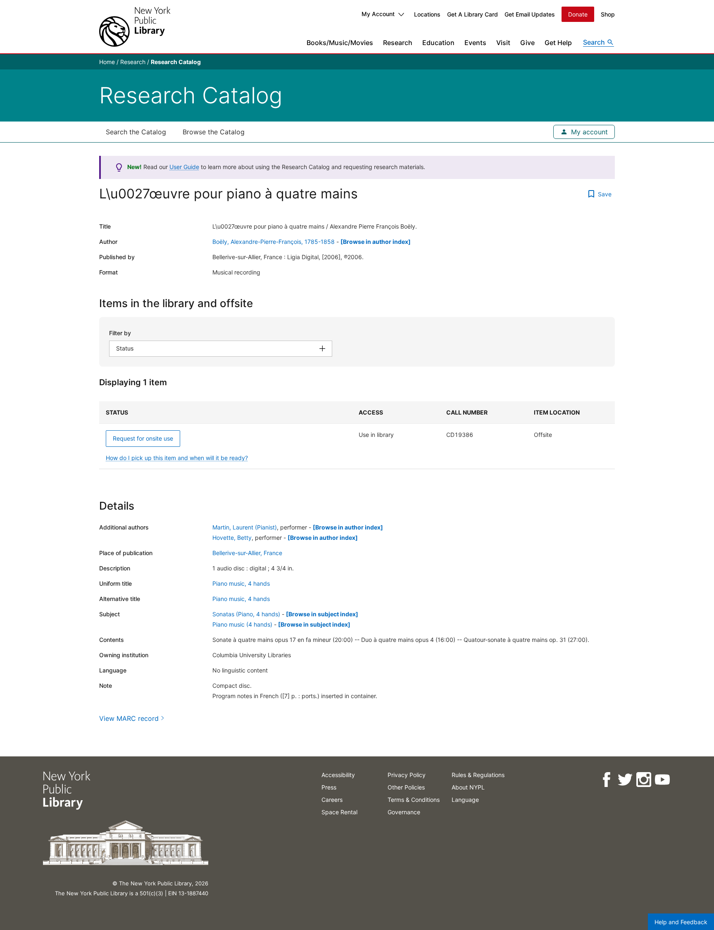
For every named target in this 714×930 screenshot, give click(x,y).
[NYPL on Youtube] (662, 779)
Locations (427, 14)
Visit (503, 42)
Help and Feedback (680, 921)
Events (475, 42)
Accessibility (338, 774)
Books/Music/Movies (340, 42)
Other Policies (406, 787)
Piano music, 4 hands (241, 583)
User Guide (184, 166)
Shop (608, 14)
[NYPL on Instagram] (643, 779)
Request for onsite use (143, 438)
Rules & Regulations (478, 774)
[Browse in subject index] (322, 614)
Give (527, 42)
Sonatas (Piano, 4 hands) (246, 614)
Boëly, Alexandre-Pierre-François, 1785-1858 (273, 241)
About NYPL (468, 787)
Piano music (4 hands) (242, 624)
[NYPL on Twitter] (625, 779)
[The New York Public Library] (134, 27)
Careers (332, 799)
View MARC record (129, 718)
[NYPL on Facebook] (606, 779)
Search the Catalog (136, 132)
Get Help (558, 42)
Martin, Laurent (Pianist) (244, 527)
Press (328, 787)
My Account (378, 13)
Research (397, 42)
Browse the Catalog (214, 132)
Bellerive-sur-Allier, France (247, 552)
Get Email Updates (530, 14)
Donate (578, 14)
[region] (357, 435)
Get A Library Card (472, 14)
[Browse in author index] (375, 241)
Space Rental (339, 812)
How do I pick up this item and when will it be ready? (177, 457)
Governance (404, 812)
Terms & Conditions (414, 799)
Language (465, 799)
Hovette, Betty (232, 537)
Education (438, 42)
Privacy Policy (407, 774)
